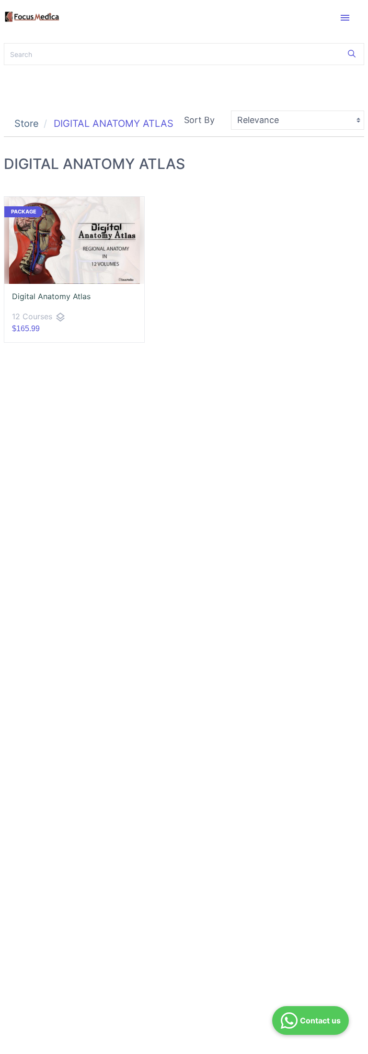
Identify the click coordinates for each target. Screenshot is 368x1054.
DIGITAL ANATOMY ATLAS (113, 123)
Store (26, 123)
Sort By (199, 120)
